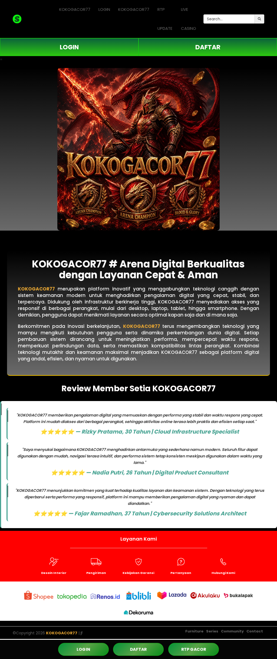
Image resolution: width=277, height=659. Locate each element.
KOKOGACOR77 (74, 9)
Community (232, 631)
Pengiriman (96, 573)
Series (212, 631)
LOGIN (104, 9)
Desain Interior (54, 573)
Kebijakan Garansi (138, 573)
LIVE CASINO (188, 19)
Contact (254, 631)
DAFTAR (207, 47)
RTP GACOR (193, 649)
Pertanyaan (180, 573)
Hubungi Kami (223, 573)
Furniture (194, 631)
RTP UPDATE (164, 19)
